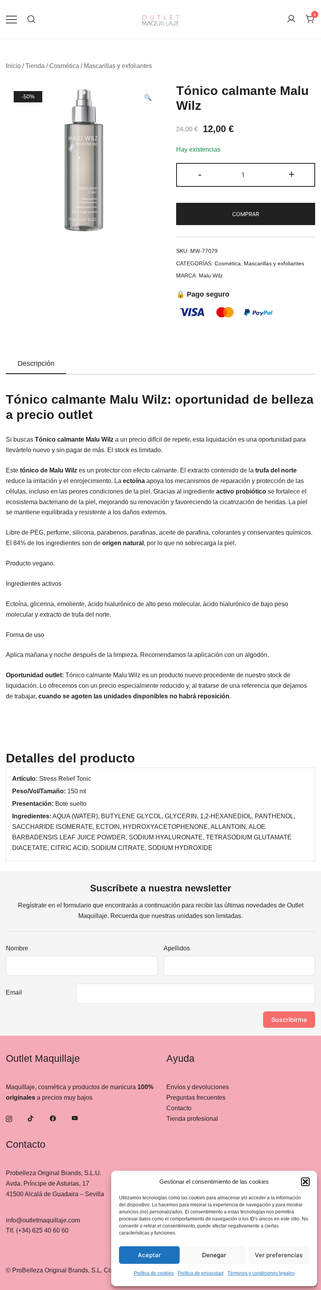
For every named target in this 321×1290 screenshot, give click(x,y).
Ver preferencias (279, 1255)
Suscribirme (289, 1019)
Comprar (245, 214)
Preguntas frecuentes (195, 1097)
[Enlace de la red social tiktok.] (31, 1118)
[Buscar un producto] (31, 19)
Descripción (36, 363)
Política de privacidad (201, 1273)
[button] (305, 1182)
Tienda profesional (192, 1118)
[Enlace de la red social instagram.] (9, 1118)
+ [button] (292, 174)
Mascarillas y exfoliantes (118, 66)
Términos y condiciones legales (261, 1273)
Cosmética (64, 66)
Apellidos (177, 948)
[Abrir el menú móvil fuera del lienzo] (11, 19)
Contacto (178, 1108)
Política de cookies (154, 1273)
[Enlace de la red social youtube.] (75, 1118)
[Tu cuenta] (291, 19)
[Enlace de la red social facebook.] (53, 1118)
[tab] (36, 364)
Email (14, 992)
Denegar (214, 1255)
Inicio (13, 66)
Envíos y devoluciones (197, 1087)
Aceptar (149, 1255)
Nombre (17, 948)
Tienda (35, 66)
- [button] (200, 174)
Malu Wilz (211, 275)
